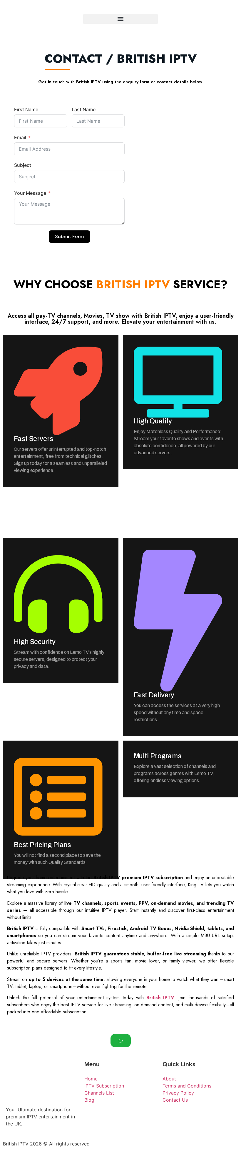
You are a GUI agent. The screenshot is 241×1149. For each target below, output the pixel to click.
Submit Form (69, 236)
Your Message (30, 193)
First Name (26, 109)
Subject (22, 165)
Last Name (84, 109)
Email (20, 137)
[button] (120, 19)
